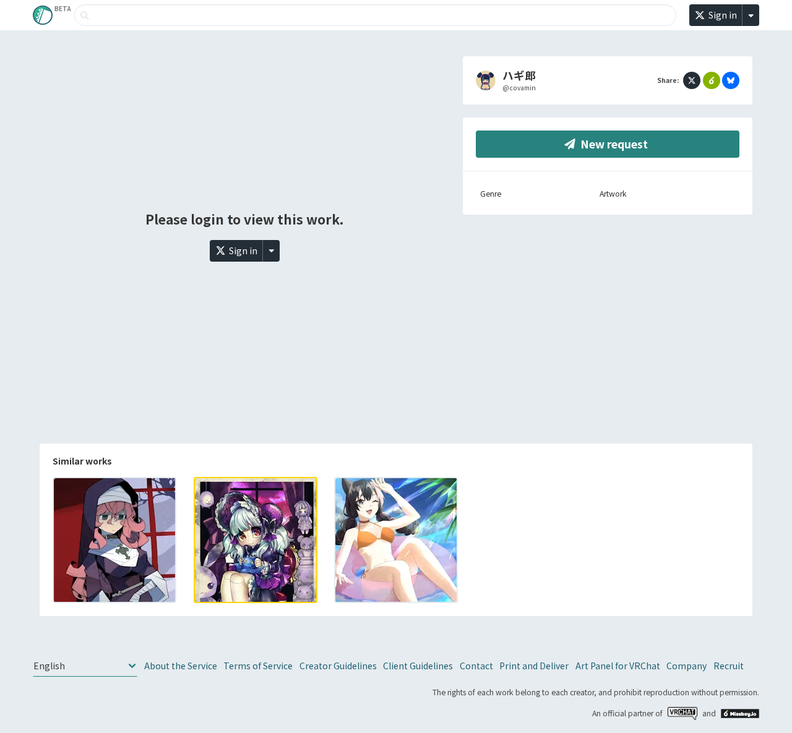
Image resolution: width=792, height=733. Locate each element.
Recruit (728, 665)
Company (686, 665)
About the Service (180, 665)
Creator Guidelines (338, 665)
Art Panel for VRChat (617, 665)
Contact (476, 665)
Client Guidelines (418, 665)
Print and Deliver (534, 665)
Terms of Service (258, 665)
